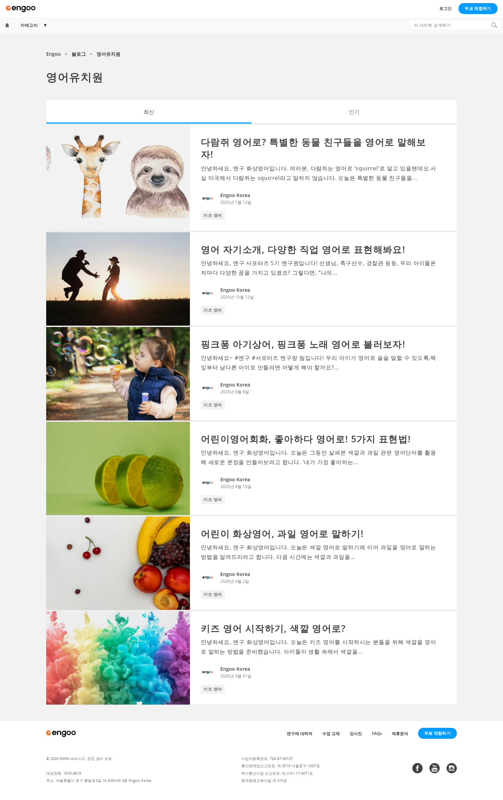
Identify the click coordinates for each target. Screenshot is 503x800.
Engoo (53, 54)
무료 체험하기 (478, 8)
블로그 (79, 54)
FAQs (377, 733)
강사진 (356, 733)
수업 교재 (331, 733)
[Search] (494, 25)
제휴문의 (400, 733)
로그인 (445, 8)
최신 (148, 112)
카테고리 (29, 25)
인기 (354, 112)
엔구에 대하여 (299, 733)
